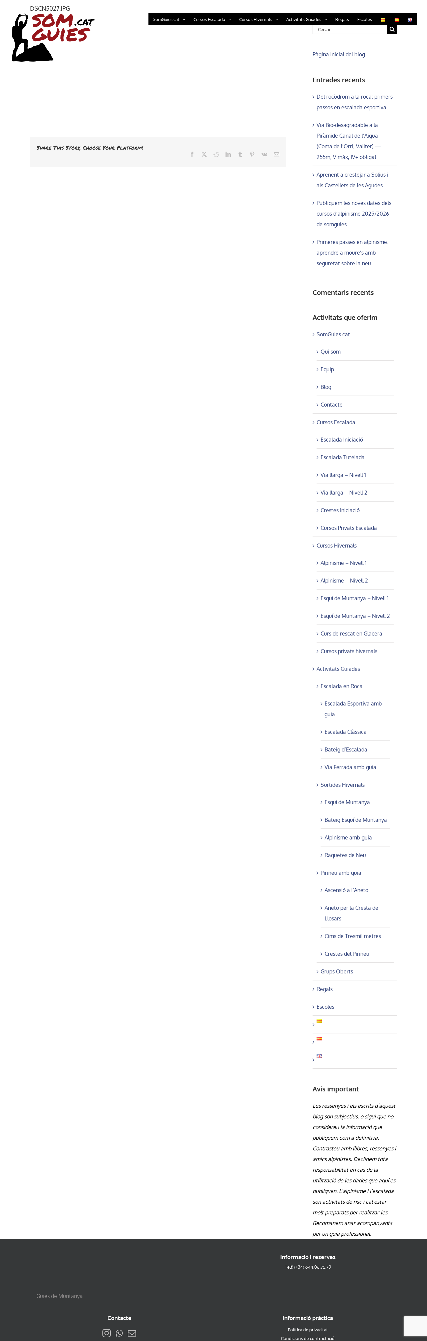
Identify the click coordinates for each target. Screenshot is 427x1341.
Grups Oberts (337, 971)
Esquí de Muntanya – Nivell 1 (355, 598)
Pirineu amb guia (341, 872)
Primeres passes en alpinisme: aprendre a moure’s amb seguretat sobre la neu (352, 253)
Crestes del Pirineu (347, 953)
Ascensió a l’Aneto (346, 890)
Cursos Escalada (336, 422)
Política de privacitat (308, 1329)
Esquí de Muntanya (347, 802)
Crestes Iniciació (340, 510)
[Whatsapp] (119, 1333)
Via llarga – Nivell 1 (343, 475)
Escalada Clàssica (346, 731)
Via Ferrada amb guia (350, 767)
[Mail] (132, 1333)
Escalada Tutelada (343, 457)
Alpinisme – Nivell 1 (344, 563)
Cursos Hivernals (337, 545)
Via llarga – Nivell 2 (344, 492)
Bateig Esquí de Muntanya (356, 819)
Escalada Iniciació (342, 439)
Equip (327, 369)
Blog (326, 387)
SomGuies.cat (333, 334)
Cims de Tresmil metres (353, 936)
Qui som (331, 351)
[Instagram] (106, 1333)
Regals (325, 989)
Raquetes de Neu (345, 855)
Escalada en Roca (342, 686)
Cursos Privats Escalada (349, 528)
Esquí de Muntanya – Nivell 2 (355, 616)
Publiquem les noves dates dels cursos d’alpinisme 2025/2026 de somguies (354, 214)
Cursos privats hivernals (349, 651)
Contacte (332, 404)
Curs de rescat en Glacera (351, 633)
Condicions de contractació (308, 1338)
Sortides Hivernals (343, 784)
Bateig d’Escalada (346, 749)
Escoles (325, 1006)
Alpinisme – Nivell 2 (344, 580)
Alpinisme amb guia (348, 837)
